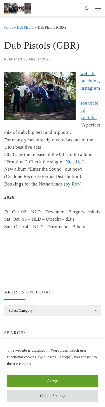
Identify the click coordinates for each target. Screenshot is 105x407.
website (87, 73)
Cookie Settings (52, 396)
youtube (88, 117)
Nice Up (74, 161)
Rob (76, 184)
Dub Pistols (25, 27)
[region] (52, 373)
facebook (89, 80)
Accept (52, 381)
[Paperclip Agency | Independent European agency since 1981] (17, 7)
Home (8, 27)
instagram (90, 88)
